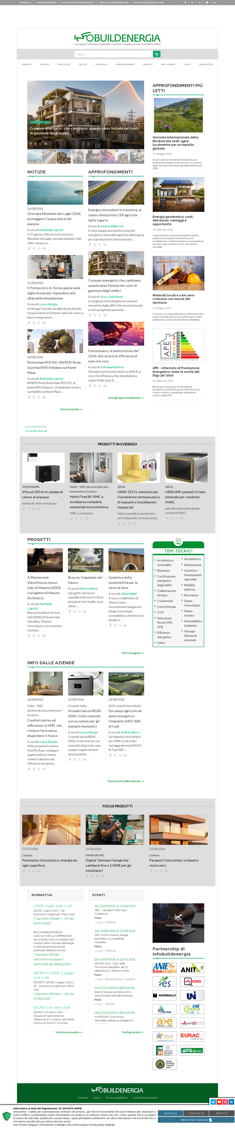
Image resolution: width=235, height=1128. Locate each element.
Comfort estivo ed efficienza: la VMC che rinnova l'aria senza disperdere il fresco (44, 728)
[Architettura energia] (165, 1022)
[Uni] (192, 995)
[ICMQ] (192, 981)
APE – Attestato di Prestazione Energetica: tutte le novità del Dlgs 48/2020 (176, 371)
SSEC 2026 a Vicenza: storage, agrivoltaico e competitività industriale (111, 939)
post (33, 122)
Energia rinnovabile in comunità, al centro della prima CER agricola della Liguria (114, 215)
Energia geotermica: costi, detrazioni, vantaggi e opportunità (173, 220)
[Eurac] (192, 1036)
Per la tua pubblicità (116, 1097)
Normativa (191, 595)
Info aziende (168, 64)
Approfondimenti (125, 64)
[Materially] (165, 995)
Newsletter (206, 64)
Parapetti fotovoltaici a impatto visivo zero (174, 862)
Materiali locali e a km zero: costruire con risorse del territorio (174, 298)
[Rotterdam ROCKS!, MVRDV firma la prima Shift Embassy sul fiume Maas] (55, 341)
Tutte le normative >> (69, 1032)
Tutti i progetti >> (132, 652)
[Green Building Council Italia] (165, 1064)
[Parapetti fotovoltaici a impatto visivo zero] (178, 830)
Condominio (165, 601)
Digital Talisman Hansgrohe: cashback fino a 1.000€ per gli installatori (108, 865)
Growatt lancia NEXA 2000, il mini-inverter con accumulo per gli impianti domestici (84, 718)
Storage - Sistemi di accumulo (190, 635)
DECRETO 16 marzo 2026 (52, 1007)
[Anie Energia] (192, 1009)
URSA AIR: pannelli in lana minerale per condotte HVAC (185, 497)
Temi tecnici (64, 64)
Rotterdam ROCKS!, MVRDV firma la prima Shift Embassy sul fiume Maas (54, 367)
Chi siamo (83, 1097)
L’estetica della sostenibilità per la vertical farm (123, 582)
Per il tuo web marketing (114, 2)
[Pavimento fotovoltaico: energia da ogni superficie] (51, 830)
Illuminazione (192, 565)
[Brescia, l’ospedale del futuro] (85, 560)
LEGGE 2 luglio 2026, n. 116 (53, 906)
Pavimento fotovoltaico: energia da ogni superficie (49, 862)
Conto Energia (166, 607)
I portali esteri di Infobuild (78, 2)
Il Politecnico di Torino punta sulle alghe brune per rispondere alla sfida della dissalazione (54, 293)
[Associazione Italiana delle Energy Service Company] (192, 1022)
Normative (101, 64)
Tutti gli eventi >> (133, 1032)
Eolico (161, 643)
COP (160, 612)
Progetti (148, 64)
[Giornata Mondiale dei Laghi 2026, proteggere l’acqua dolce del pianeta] (55, 193)
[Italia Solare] (165, 1036)
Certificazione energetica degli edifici (166, 581)
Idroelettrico (192, 559)
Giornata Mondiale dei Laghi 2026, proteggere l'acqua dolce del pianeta (54, 218)
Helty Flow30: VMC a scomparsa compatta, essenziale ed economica (89, 501)
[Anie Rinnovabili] (165, 967)
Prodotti (27, 64)
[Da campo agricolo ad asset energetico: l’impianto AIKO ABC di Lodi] (126, 683)
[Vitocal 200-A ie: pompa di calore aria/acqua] (43, 468)
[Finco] (165, 1050)
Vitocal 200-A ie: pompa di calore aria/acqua (42, 494)
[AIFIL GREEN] (192, 1050)
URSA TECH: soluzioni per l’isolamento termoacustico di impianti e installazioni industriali (139, 499)
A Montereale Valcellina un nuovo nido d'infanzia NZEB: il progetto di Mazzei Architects (44, 587)
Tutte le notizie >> (71, 409)
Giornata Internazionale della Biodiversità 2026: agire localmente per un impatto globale (175, 142)
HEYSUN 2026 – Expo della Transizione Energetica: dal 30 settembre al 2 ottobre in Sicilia (111, 967)
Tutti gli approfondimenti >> (126, 397)
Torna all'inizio (34, 431)
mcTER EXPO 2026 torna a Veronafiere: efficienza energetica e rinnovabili (113, 1020)
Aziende (44, 64)
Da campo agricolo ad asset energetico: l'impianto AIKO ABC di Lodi (125, 718)
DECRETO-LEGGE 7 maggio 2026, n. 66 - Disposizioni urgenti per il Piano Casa (54, 986)
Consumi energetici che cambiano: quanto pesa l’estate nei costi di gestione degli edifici (114, 285)
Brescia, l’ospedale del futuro (85, 579)
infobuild (25, 2)
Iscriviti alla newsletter (149, 2)
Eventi (187, 64)
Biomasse (163, 570)
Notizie (83, 64)
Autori (97, 1097)
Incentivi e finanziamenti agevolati (193, 575)
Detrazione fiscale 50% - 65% (165, 622)
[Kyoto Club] (165, 1009)
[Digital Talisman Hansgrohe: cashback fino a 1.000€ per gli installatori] (115, 830)
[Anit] (192, 967)
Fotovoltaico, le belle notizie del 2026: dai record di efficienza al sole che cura (113, 356)
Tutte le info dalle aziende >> (125, 781)
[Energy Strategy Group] (165, 981)
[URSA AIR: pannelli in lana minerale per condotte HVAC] (186, 468)
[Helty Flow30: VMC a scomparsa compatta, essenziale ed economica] (91, 468)
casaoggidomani (46, 2)
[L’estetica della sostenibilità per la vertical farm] (126, 560)
